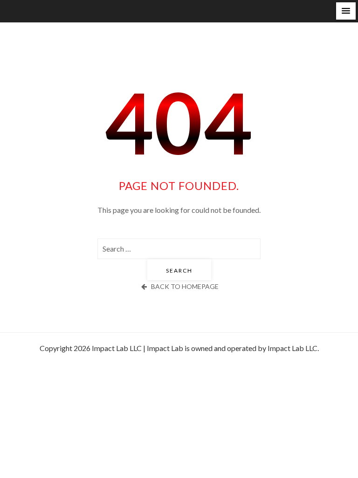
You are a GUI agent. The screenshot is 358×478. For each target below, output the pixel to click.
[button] (346, 11)
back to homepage (185, 286)
